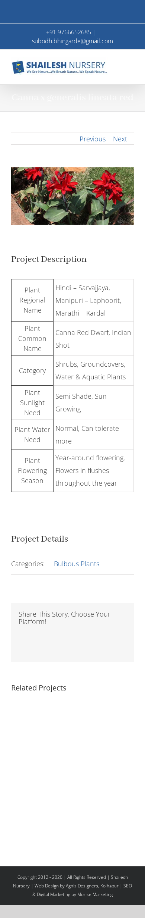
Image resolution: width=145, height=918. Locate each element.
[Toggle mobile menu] (131, 61)
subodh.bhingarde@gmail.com (72, 41)
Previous (93, 138)
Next (120, 138)
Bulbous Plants (76, 563)
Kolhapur (109, 886)
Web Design (47, 886)
